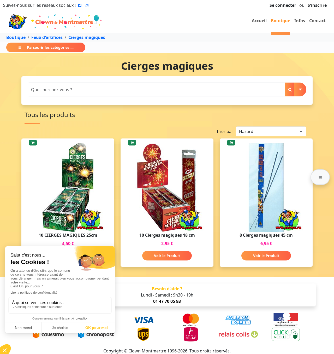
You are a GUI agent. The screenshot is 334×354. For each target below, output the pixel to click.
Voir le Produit (167, 255)
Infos (299, 21)
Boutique (280, 21)
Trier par (224, 131)
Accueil (259, 21)
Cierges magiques (86, 37)
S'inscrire (317, 5)
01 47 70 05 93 (167, 301)
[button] (320, 177)
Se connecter (283, 5)
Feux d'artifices (47, 37)
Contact (317, 21)
